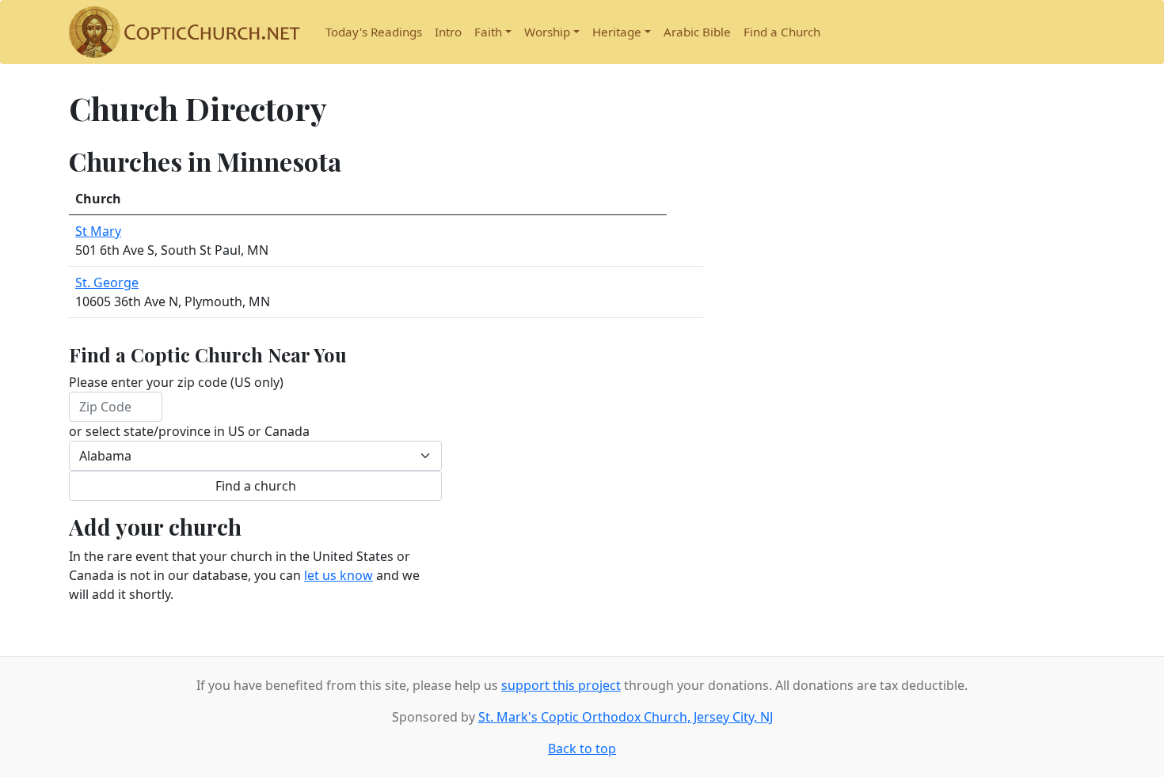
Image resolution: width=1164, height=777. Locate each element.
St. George (107, 282)
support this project (561, 685)
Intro (448, 32)
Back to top (582, 748)
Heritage (616, 32)
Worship (547, 32)
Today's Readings (373, 32)
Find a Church (782, 32)
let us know (338, 575)
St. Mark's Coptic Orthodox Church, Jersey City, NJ (625, 717)
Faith (488, 32)
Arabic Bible (697, 32)
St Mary (98, 231)
